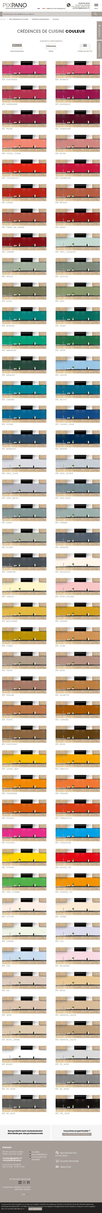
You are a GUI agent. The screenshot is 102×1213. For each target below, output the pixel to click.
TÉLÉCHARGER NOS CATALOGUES (66, 1154)
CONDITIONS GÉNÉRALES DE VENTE (16, 1187)
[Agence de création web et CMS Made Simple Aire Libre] (26, 1194)
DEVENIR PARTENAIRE (69, 1161)
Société (35, 1152)
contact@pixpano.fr (81, 8)
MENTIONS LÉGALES (22, 1189)
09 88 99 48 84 (84, 3)
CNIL (26, 1209)
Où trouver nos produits (76, 1134)
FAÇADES (99, 32)
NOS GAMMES (99, 50)
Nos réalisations (39, 1154)
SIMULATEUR (65, 1166)
